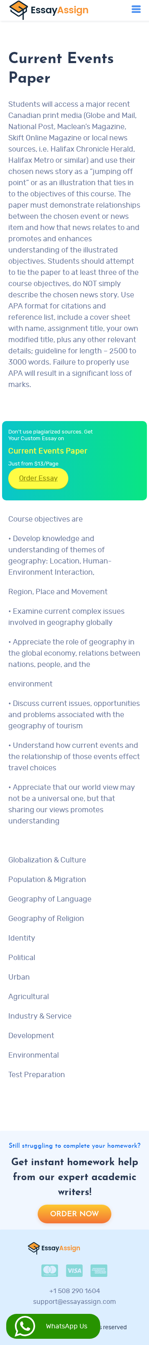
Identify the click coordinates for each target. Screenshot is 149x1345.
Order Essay (38, 478)
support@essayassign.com (74, 1301)
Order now (74, 1214)
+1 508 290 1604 (74, 1291)
